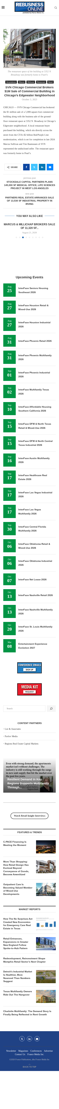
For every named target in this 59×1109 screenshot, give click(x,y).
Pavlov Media (11, 736)
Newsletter (11, 1051)
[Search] (55, 8)
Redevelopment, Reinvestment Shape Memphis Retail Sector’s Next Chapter (24, 960)
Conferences (36, 1051)
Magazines (23, 1051)
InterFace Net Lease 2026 (32, 579)
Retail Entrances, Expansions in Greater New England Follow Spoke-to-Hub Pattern (15, 943)
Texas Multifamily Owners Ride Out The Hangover (17, 993)
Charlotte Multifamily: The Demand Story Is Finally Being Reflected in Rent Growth (27, 1013)
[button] (6, 230)
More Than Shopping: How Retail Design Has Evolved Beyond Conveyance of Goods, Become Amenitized (16, 868)
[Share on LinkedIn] (42, 167)
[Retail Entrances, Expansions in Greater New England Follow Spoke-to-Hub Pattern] (46, 943)
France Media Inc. (35, 1054)
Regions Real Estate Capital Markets (21, 744)
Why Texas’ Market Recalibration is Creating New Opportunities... (28, 783)
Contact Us (20, 1054)
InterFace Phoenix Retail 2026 (35, 341)
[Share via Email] (50, 167)
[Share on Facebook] (26, 167)
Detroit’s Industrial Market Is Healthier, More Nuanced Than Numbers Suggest (17, 976)
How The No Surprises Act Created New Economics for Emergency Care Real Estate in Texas (17, 923)
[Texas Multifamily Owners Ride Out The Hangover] (46, 996)
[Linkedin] (29, 1038)
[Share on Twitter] (34, 167)
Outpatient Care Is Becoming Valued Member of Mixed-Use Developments (17, 889)
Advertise (48, 1051)
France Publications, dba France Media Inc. (32, 1059)
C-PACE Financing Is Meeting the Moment (14, 843)
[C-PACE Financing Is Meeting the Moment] (46, 846)
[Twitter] (22, 1038)
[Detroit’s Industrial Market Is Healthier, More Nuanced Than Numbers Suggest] (46, 976)
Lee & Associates (13, 729)
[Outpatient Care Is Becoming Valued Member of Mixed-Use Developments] (46, 889)
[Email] (37, 1038)
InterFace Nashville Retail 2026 (35, 595)
